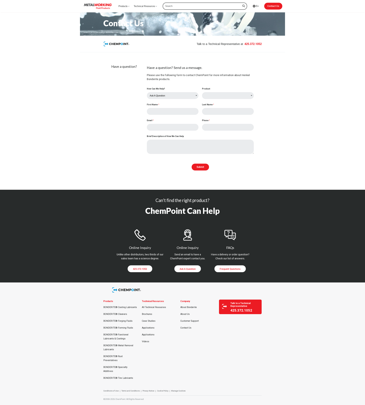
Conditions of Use (111, 391)
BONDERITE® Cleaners (115, 314)
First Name (153, 104)
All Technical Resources (154, 307)
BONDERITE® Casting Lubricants (120, 307)
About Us (185, 314)
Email (150, 120)
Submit (200, 167)
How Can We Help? (156, 89)
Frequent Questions (230, 269)
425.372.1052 (253, 44)
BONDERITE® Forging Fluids (118, 321)
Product (206, 89)
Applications (148, 327)
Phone (206, 120)
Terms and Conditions (130, 391)
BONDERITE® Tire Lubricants (118, 378)
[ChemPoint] (127, 293)
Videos (145, 341)
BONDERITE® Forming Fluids (118, 327)
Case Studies (148, 321)
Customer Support (189, 321)
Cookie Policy (162, 391)
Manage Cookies (178, 391)
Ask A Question (188, 269)
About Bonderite (188, 307)
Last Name (208, 104)
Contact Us (273, 6)
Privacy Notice (148, 391)
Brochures (147, 314)
